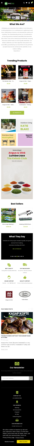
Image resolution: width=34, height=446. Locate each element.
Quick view (3, 72)
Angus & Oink (9, 300)
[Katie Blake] (25, 294)
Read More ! (17, 51)
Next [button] (32, 309)
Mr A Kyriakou (17, 248)
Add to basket (3, 75)
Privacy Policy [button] (19, 437)
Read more (4, 349)
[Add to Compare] (3, 69)
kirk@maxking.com (17, 426)
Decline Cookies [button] (9, 441)
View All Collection (17, 161)
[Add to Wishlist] (3, 66)
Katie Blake (25, 299)
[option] (17, 332)
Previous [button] (29, 309)
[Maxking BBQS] (17, 14)
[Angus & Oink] (9, 294)
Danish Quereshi (17, 245)
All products (17, 112)
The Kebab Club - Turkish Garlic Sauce (12, 81)
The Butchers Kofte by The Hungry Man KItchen (15, 336)
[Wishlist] (26, 3)
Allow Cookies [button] (23, 441)
